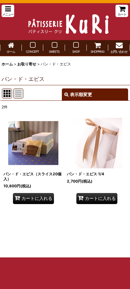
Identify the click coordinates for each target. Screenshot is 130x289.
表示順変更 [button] (81, 94)
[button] (8, 11)
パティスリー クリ (65, 21)
